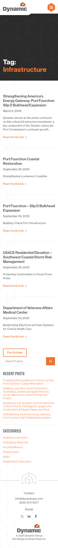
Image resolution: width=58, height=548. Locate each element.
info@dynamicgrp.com (29, 498)
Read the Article (13, 137)
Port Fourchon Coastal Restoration (21, 161)
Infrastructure (11, 452)
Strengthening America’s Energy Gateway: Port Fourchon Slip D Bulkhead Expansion (28, 100)
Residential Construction (17, 461)
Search (50, 361)
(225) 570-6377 (29, 502)
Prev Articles (15, 352)
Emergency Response (15, 442)
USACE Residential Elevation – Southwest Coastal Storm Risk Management (27, 257)
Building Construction (15, 437)
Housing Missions (13, 447)
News (6, 456)
